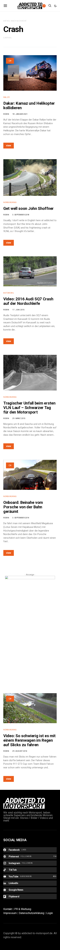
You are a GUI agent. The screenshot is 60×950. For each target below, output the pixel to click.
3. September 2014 (20, 518)
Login (49, 913)
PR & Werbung (22, 909)
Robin (6, 114)
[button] (55, 5)
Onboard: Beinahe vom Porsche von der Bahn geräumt (23, 507)
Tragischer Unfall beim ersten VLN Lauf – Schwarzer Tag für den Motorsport (29, 407)
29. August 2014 (19, 751)
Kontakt (7, 909)
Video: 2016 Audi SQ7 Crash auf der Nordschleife (28, 301)
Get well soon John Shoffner (28, 208)
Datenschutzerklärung (31, 913)
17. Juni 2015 (18, 310)
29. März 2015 (19, 418)
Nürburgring (10, 202)
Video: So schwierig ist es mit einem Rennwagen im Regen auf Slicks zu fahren (29, 740)
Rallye (6, 97)
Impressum (10, 913)
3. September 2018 (20, 215)
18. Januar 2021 (20, 114)
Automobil (8, 293)
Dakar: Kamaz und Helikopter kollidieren (29, 105)
